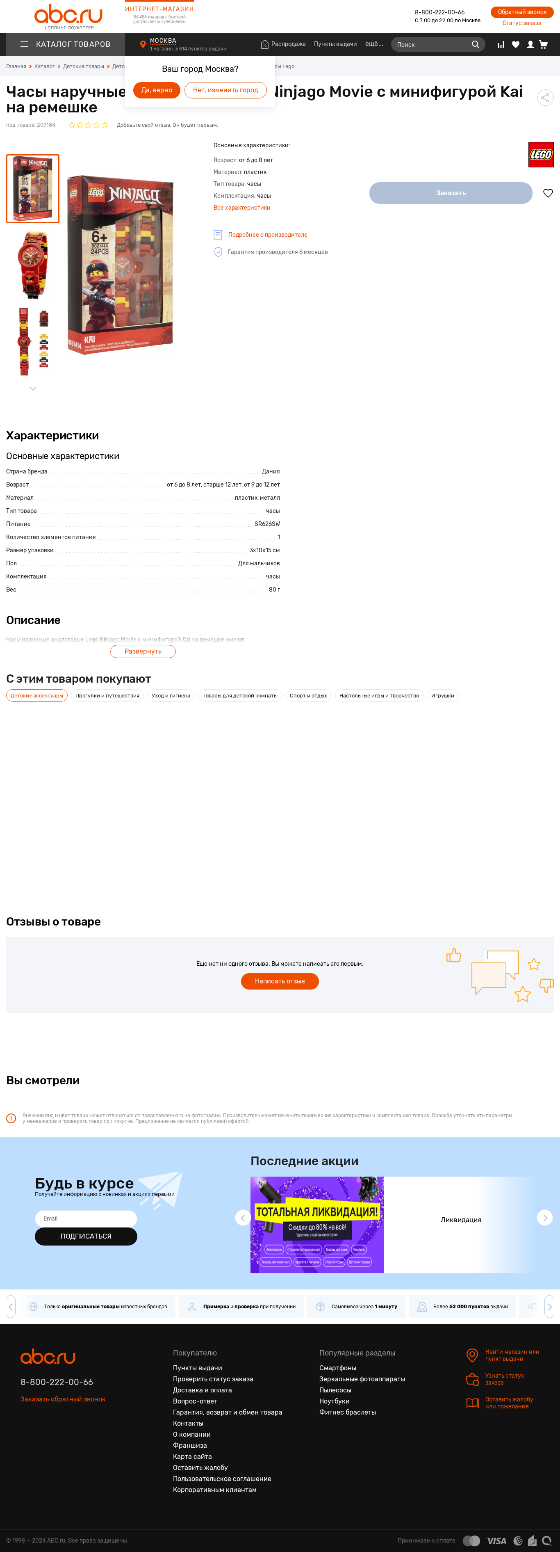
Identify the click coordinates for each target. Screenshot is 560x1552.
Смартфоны (337, 1368)
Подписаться (86, 1236)
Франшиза (190, 1445)
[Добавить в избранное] (548, 193)
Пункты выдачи (335, 44)
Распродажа (288, 44)
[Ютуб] (61, 1437)
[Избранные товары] (515, 44)
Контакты (188, 1423)
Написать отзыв (280, 981)
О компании (192, 1434)
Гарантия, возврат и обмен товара (227, 1412)
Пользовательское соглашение (222, 1479)
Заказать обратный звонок (63, 1399)
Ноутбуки (334, 1401)
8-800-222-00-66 (439, 12)
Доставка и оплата (202, 1390)
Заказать (451, 193)
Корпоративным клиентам (215, 1490)
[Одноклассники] (44, 1437)
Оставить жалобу (200, 1468)
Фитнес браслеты (347, 1412)
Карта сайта (192, 1457)
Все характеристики (242, 207)
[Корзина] (546, 44)
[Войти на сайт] (530, 44)
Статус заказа (522, 23)
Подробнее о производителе (267, 234)
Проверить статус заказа (213, 1379)
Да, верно (156, 90)
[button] (243, 1217)
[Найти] (475, 44)
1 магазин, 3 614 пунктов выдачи (189, 49)
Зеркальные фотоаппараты (362, 1379)
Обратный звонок (522, 12)
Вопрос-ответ (195, 1401)
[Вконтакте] (27, 1437)
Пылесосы (335, 1390)
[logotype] (65, 16)
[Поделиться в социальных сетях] (545, 97)
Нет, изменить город (225, 90)
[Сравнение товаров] (501, 44)
